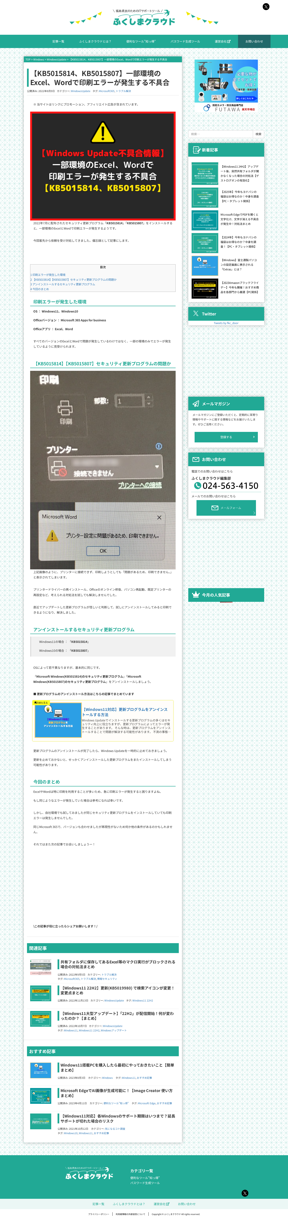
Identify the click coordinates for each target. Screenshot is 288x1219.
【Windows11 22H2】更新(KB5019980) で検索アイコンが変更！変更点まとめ (118, 990)
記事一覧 (58, 41)
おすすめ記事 (144, 1077)
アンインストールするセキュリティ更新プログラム (62, 284)
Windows (38, 59)
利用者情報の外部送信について (130, 1214)
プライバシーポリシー (98, 1214)
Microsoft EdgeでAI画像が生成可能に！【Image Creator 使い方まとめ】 (117, 1093)
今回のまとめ (39, 289)
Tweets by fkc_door (226, 323)
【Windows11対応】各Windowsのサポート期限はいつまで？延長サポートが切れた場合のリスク (118, 1118)
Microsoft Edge (147, 1103)
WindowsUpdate (56, 59)
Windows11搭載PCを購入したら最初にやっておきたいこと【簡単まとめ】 (117, 1067)
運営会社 (221, 41)
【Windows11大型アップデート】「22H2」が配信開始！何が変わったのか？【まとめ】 (117, 1016)
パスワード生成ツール (185, 41)
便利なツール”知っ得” (141, 41)
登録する (226, 437)
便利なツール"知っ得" (116, 1103)
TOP (28, 59)
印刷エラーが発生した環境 (47, 275)
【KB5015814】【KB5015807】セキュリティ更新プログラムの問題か (73, 280)
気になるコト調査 (115, 1128)
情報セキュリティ (107, 978)
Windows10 (71, 1133)
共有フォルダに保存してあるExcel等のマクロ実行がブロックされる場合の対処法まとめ (118, 964)
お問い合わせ (254, 41)
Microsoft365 (106, 91)
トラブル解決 (123, 91)
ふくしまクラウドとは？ (95, 41)
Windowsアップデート (114, 1030)
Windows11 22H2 (142, 1000)
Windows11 (71, 1030)
